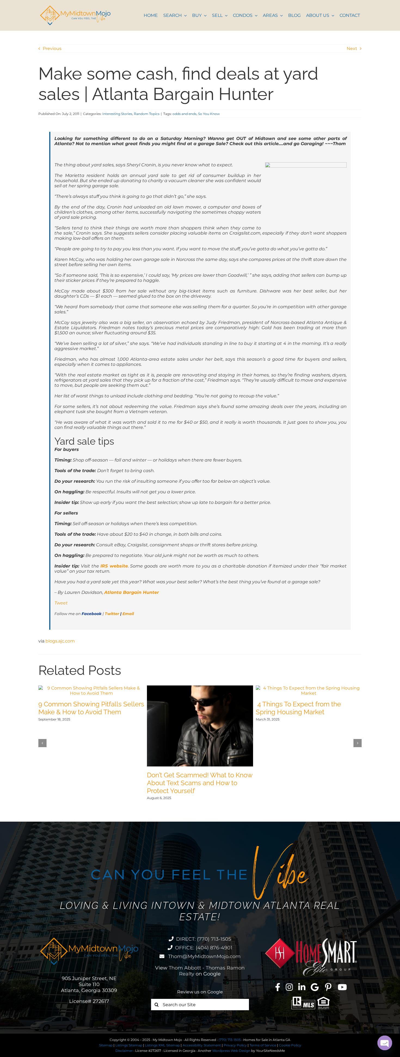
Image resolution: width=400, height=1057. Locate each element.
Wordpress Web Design (231, 1051)
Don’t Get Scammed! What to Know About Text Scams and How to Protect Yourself (200, 783)
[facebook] (277, 987)
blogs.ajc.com (60, 641)
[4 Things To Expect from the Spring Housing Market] (309, 688)
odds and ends (184, 114)
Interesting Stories (117, 114)
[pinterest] (328, 987)
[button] (42, 743)
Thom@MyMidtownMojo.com (204, 956)
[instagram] (289, 987)
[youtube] (342, 987)
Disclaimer (124, 1051)
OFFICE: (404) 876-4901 (203, 948)
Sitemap (106, 1045)
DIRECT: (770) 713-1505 (203, 939)
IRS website (114, 566)
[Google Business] (315, 987)
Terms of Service (263, 1045)
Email (128, 613)
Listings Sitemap (128, 1045)
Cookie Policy (290, 1045)
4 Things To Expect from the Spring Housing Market (298, 708)
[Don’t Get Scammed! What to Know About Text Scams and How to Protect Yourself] (200, 688)
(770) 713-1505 (230, 1040)
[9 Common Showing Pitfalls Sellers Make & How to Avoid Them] (91, 688)
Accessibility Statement (202, 1045)
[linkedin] (301, 987)
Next (352, 48)
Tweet (61, 603)
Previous (52, 48)
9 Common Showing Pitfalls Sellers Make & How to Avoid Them (91, 708)
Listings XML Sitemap (162, 1045)
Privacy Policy (235, 1045)
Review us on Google (200, 991)
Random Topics (146, 114)
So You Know (209, 114)
